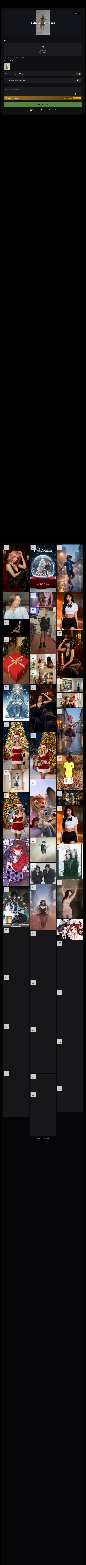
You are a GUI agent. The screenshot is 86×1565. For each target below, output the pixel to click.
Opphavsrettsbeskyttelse (13, 80)
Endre (76, 13)
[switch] (78, 74)
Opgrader (76, 98)
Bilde (5, 41)
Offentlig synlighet (11, 74)
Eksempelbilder (9, 61)
